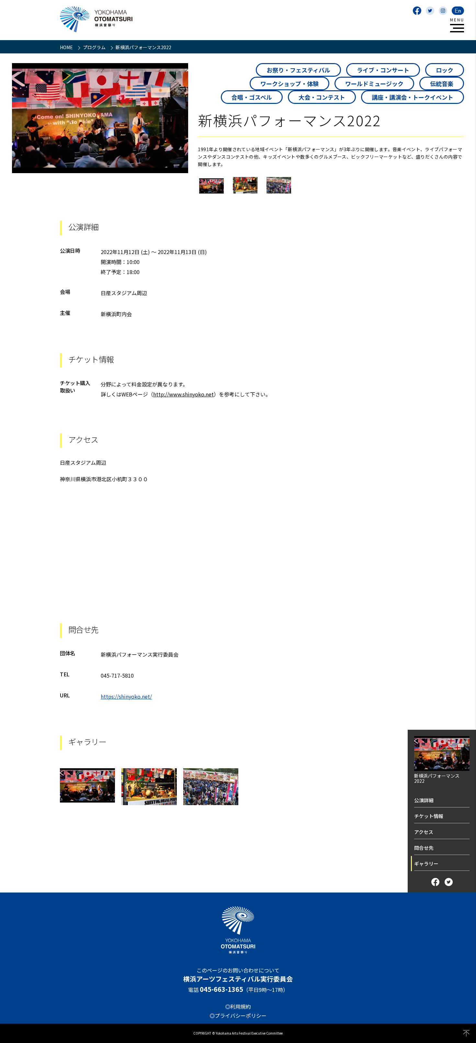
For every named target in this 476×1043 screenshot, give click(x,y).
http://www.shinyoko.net (183, 394)
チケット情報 (428, 816)
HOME (67, 47)
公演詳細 (424, 800)
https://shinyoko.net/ (126, 696)
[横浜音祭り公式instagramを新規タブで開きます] (443, 10)
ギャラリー (426, 863)
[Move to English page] (458, 10)
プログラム (95, 47)
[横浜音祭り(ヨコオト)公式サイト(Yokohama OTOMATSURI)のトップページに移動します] (96, 19)
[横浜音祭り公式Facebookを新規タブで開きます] (417, 10)
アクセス (423, 831)
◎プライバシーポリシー (238, 1015)
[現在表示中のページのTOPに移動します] (466, 1033)
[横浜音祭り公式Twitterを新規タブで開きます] (430, 10)
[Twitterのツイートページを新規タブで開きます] (449, 882)
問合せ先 (424, 847)
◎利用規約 (238, 1006)
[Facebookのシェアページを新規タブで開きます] (435, 882)
